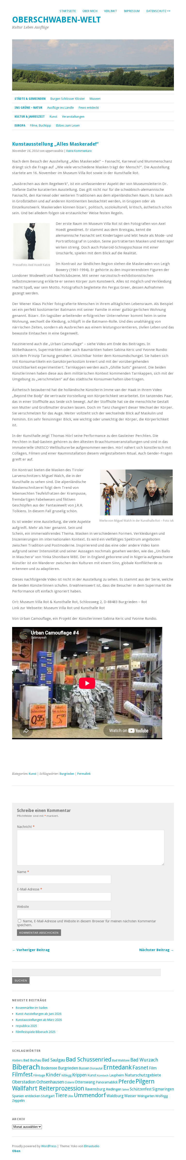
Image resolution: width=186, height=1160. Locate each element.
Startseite (68, 11)
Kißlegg (66, 1075)
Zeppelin (18, 1101)
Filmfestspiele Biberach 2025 (35, 1032)
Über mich (90, 11)
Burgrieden (67, 774)
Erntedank (117, 1067)
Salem (125, 1089)
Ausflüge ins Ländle (60, 107)
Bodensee (49, 1068)
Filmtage (39, 1075)
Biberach (26, 1067)
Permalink (84, 774)
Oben (16, 1151)
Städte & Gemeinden (30, 98)
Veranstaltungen (73, 116)
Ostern (69, 1082)
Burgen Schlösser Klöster (67, 98)
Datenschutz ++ (158, 11)
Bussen (84, 1068)
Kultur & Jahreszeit (30, 116)
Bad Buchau (32, 1060)
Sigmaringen (163, 1089)
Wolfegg (161, 1096)
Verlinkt (110, 11)
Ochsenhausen (50, 1082)
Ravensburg (95, 1089)
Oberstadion (24, 1082)
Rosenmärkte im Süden (31, 1008)
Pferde (126, 1081)
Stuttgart (47, 1096)
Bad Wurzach (144, 1060)
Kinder (53, 1075)
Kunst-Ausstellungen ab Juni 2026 (38, 1014)
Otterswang (85, 1082)
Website (23, 907)
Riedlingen (113, 1089)
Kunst (53, 116)
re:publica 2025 (26, 1026)
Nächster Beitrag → (156, 950)
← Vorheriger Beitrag (31, 950)
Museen (95, 98)
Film (153, 1068)
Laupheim (116, 1075)
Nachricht (26, 827)
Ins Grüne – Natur (28, 107)
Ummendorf (90, 1095)
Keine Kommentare (79, 151)
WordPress (48, 1146)
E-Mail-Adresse (29, 889)
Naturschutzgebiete (143, 1075)
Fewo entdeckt (89, 107)
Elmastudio (91, 1146)
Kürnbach (102, 1075)
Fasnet (140, 1068)
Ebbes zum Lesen (68, 125)
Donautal (96, 1068)
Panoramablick (107, 1082)
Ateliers (17, 1060)
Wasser (130, 1096)
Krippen (79, 1075)
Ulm (70, 1096)
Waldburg (115, 1096)
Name (23, 872)
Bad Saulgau (53, 1060)
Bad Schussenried (88, 1059)
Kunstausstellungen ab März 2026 (39, 1020)
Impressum (132, 11)
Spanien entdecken (26, 1096)
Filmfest (22, 1074)
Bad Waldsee (121, 1060)
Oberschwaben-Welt (56, 19)
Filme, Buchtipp (40, 125)
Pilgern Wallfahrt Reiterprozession (83, 1085)
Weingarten (146, 1096)
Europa (20, 125)
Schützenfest (141, 1089)
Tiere (61, 1095)
